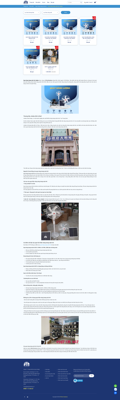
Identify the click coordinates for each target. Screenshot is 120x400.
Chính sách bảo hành (62, 376)
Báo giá (52, 2)
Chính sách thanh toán (63, 371)
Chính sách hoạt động (63, 378)
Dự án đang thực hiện (50, 373)
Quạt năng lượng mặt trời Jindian (55, 6)
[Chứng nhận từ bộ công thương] (78, 380)
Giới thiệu (47, 369)
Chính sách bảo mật (62, 369)
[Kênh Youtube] (27, 397)
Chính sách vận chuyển (63, 380)
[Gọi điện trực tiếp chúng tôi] (115, 385)
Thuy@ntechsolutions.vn (28, 386)
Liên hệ (47, 378)
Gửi (91, 375)
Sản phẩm (38, 2)
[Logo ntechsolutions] (26, 364)
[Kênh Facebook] (24, 397)
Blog (48, 2)
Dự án (43, 2)
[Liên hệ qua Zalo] (115, 389)
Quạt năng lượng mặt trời (40, 6)
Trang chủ (32, 2)
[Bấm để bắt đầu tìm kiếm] (81, 2)
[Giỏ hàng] (95, 2)
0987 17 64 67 (89, 2)
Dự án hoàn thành (49, 376)
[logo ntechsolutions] (25, 2)
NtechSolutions (34, 348)
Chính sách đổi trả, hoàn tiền (64, 373)
